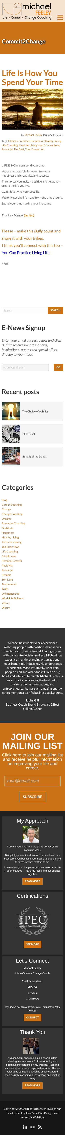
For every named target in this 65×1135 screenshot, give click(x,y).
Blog (4, 500)
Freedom (24, 141)
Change (6, 509)
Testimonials (9, 584)
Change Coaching (12, 514)
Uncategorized (10, 593)
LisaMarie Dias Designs (39, 1113)
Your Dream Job (34, 149)
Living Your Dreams (41, 145)
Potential (7, 149)
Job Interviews (10, 546)
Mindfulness (9, 556)
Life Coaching (10, 145)
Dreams (6, 518)
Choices (13, 141)
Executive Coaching (13, 523)
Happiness (37, 141)
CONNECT (32, 1017)
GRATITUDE (32, 998)
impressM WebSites (32, 1117)
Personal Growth (12, 561)
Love (57, 145)
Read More (32, 881)
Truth (5, 589)
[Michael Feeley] (26, 10)
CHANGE (33, 986)
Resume (6, 575)
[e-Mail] (32, 1127)
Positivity (7, 565)
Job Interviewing (11, 542)
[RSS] (40, 1127)
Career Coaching (12, 504)
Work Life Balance (12, 598)
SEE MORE (32, 944)
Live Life (24, 145)
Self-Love (7, 579)
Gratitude (7, 528)
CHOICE (32, 992)
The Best (19, 149)
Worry (6, 603)
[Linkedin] (25, 1127)
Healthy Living (52, 141)
